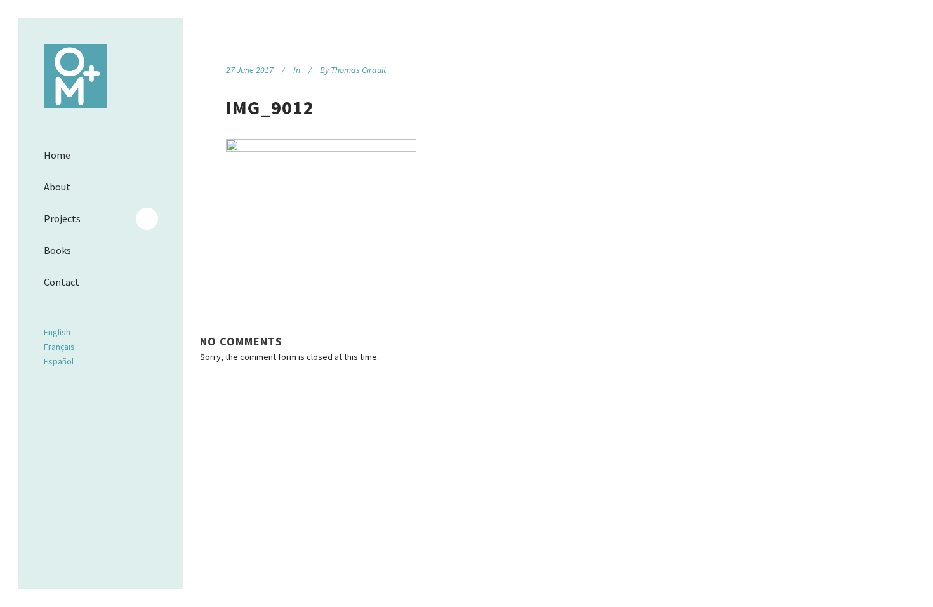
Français (59, 346)
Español (59, 361)
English (57, 332)
